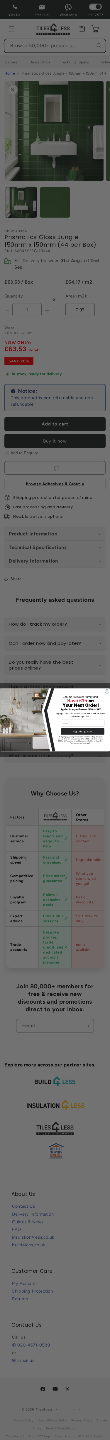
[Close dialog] (107, 691)
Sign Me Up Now (82, 731)
